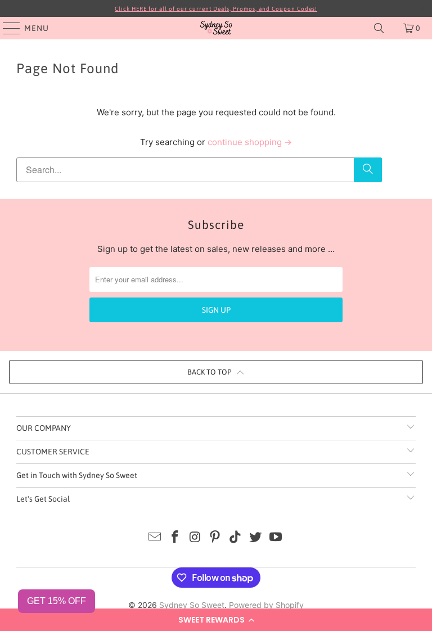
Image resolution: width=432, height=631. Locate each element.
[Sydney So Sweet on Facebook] (175, 538)
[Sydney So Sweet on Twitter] (256, 538)
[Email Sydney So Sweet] (155, 538)
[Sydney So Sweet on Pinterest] (215, 538)
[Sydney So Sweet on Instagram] (195, 538)
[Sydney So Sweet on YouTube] (275, 538)
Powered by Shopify (266, 605)
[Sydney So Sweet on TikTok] (235, 538)
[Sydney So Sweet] (216, 28)
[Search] (379, 28)
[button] (216, 620)
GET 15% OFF (56, 601)
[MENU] (6, 28)
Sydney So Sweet (191, 605)
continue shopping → (250, 142)
